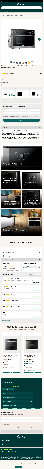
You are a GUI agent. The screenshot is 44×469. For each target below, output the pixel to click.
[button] (22, 428)
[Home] (21, 4)
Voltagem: (4, 82)
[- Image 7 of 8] (29, 62)
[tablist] (21, 376)
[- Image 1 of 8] (11, 62)
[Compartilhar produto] (2, 70)
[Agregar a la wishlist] (5, 70)
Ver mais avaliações (6, 320)
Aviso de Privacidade (24, 464)
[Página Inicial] (21, 436)
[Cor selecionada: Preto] (2, 79)
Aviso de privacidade (24, 427)
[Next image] (39, 39)
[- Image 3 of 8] (17, 62)
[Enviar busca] (41, 8)
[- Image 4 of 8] (20, 62)
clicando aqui (13, 0)
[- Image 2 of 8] (14, 62)
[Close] (41, 1)
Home (3, 15)
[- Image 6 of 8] (26, 62)
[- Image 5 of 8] (23, 62)
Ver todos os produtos (21, 100)
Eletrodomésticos (12, 15)
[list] (2, 4)
